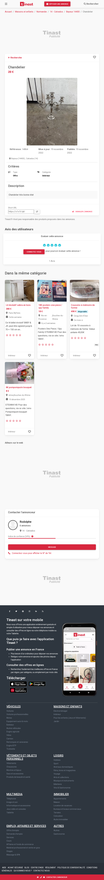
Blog (27, 867)
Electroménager (60, 711)
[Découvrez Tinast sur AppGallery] (18, 689)
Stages (9, 851)
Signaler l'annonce (83, 212)
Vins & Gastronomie (62, 788)
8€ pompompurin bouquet (19, 387)
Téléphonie (11, 799)
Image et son (12, 802)
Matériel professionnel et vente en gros (23, 848)
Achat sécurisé (15, 867)
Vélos (8, 735)
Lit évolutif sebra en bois (18, 305)
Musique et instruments (64, 781)
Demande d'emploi (14, 834)
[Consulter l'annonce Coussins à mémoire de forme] (84, 290)
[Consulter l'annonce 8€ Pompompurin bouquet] (19, 372)
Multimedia (14, 794)
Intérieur (57, 714)
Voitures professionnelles (17, 714)
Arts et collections (61, 777)
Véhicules (13, 706)
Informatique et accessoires (18, 805)
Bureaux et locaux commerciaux (67, 809)
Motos (9, 718)
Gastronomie (59, 834)
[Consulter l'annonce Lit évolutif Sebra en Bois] (19, 290)
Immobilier (61, 794)
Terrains (57, 812)
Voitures (10, 711)
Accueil (8, 11)
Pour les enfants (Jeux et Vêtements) (70, 718)
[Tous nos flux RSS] (42, 611)
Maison (57, 802)
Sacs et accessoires (14, 774)
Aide (4, 867)
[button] (9, 611)
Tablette (10, 812)
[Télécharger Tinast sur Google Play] (37, 684)
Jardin (56, 721)
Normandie (41, 11)
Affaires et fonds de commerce (20, 844)
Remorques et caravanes (17, 742)
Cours (9, 841)
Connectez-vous (34, 252)
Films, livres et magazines (65, 770)
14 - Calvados (56, 11)
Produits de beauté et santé (18, 777)
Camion (9, 739)
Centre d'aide (37, 867)
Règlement (50, 867)
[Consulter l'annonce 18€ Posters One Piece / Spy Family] (52, 290)
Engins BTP (11, 745)
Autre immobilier (61, 819)
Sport (56, 763)
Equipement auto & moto (17, 721)
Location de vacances (63, 805)
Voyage (57, 774)
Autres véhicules (13, 728)
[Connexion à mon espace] (94, 57)
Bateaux (10, 725)
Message (52, 547)
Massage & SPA (13, 855)
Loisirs (58, 755)
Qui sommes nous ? (23, 871)
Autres (59, 826)
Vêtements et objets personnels (21, 757)
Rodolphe (25, 521)
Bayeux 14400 (73, 11)
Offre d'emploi (12, 830)
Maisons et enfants (24, 11)
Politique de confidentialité (71, 867)
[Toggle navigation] (6, 4)
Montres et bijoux (13, 770)
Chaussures (11, 767)
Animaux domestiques (63, 767)
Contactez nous (41, 871)
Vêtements (11, 763)
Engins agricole (12, 732)
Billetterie (58, 784)
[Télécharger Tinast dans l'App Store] (18, 684)
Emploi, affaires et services (26, 826)
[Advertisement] (53, 34)
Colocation (58, 816)
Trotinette (10, 749)
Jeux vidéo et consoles (16, 809)
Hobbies (57, 760)
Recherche (16, 57)
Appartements (60, 799)
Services (10, 837)
